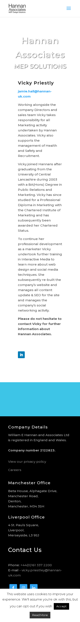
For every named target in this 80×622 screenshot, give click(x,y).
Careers (14, 470)
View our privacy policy (27, 462)
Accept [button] (61, 606)
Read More (40, 615)
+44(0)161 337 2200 (36, 565)
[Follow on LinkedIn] (21, 354)
